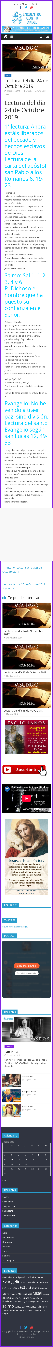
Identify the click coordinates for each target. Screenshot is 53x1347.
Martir (6, 1293)
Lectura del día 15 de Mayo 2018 (23, 710)
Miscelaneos (8, 1237)
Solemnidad (28, 1310)
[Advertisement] (26, 534)
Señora (19, 1310)
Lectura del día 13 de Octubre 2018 (25, 672)
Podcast (6, 1246)
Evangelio (30, 91)
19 (19, 1164)
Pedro (39, 1298)
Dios (27, 1277)
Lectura (38, 91)
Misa (30, 1294)
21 (32, 1164)
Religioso (34, 1301)
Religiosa (25, 1301)
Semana (5, 1310)
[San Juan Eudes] (11, 1090)
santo (25, 1306)
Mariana (43, 1288)
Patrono (33, 1298)
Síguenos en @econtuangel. (15, 926)
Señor (12, 1310)
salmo (7, 94)
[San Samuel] (11, 1075)
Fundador (33, 1282)
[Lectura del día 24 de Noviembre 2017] (26, 604)
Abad (4, 1277)
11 (12, 1159)
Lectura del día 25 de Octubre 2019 (23, 586)
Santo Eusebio (9, 1215)
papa (26, 1298)
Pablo (21, 1298)
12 (19, 1159)
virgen (5, 1313)
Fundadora (43, 1282)
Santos (43, 1306)
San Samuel (27, 1076)
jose (9, 1288)
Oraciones (7, 1242)
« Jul (4, 1180)
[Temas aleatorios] (47, 37)
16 (46, 1159)
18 (12, 1164)
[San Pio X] (26, 1018)
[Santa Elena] (11, 1105)
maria (35, 1288)
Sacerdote (43, 1301)
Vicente (42, 1311)
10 (5, 1159)
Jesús (4, 1288)
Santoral (9, 1046)
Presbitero (8, 1301)
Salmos (5, 1251)
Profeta (18, 1301)
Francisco (25, 1282)
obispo (6, 1298)
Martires (14, 1294)
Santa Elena (27, 1106)
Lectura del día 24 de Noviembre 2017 (23, 632)
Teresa (36, 1310)
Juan (14, 1288)
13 (26, 1159)
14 (32, 1159)
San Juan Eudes (29, 1091)
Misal (8, 75)
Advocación (12, 1277)
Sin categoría (8, 1260)
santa (18, 1306)
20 (26, 1164)
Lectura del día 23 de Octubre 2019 (22, 569)
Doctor (32, 1277)
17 (5, 1164)
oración (14, 1298)
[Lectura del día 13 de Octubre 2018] (26, 645)
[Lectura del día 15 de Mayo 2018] (26, 683)
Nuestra (46, 1294)
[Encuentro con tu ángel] (5, 37)
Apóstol (21, 1277)
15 (39, 1159)
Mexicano (22, 1293)
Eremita (40, 1277)
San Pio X (11, 1051)
